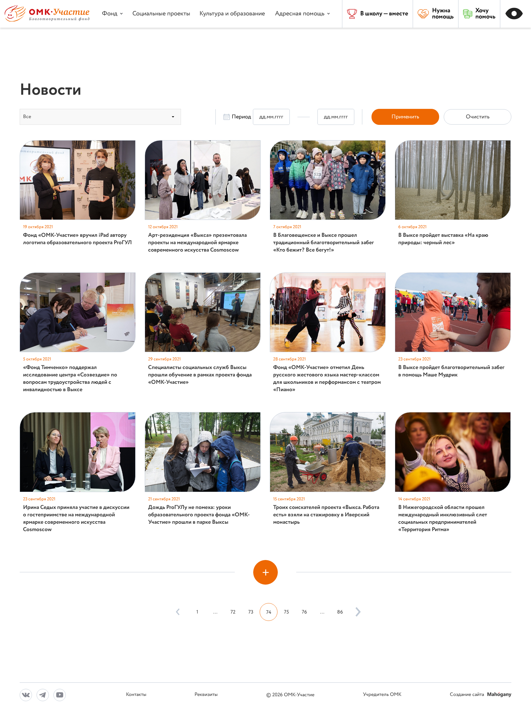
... (215, 612)
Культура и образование (232, 13)
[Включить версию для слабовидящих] (515, 14)
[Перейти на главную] (47, 20)
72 (232, 612)
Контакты (136, 694)
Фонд (109, 13)
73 (251, 612)
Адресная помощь (299, 13)
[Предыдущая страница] (177, 612)
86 (340, 612)
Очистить (478, 117)
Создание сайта (467, 694)
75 (286, 612)
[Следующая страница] (356, 612)
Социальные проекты (161, 13)
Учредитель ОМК (382, 694)
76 (304, 612)
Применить (405, 117)
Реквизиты (206, 694)
